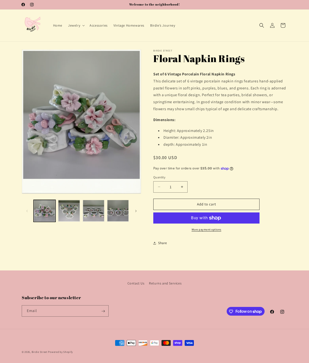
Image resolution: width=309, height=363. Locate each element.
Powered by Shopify (60, 352)
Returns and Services (165, 283)
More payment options (206, 229)
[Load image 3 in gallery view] (94, 211)
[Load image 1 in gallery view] (45, 211)
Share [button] (162, 243)
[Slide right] (136, 211)
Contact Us (136, 283)
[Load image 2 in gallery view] (69, 211)
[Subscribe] (103, 311)
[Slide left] (27, 211)
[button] (76, 25)
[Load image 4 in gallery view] (118, 211)
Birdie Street (40, 352)
